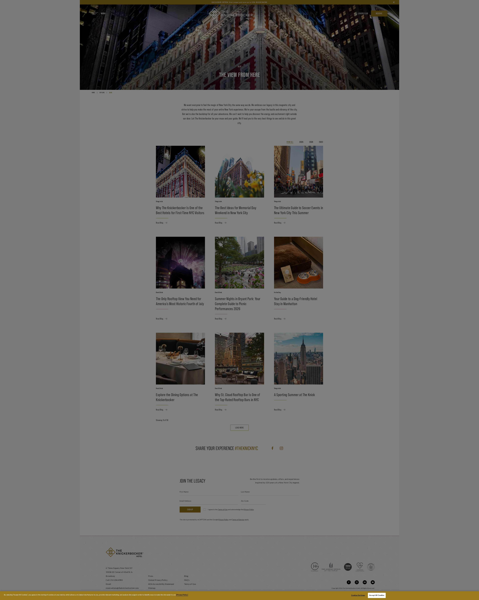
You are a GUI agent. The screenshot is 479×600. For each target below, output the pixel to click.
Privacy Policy (182, 595)
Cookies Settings (358, 595)
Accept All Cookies (376, 595)
